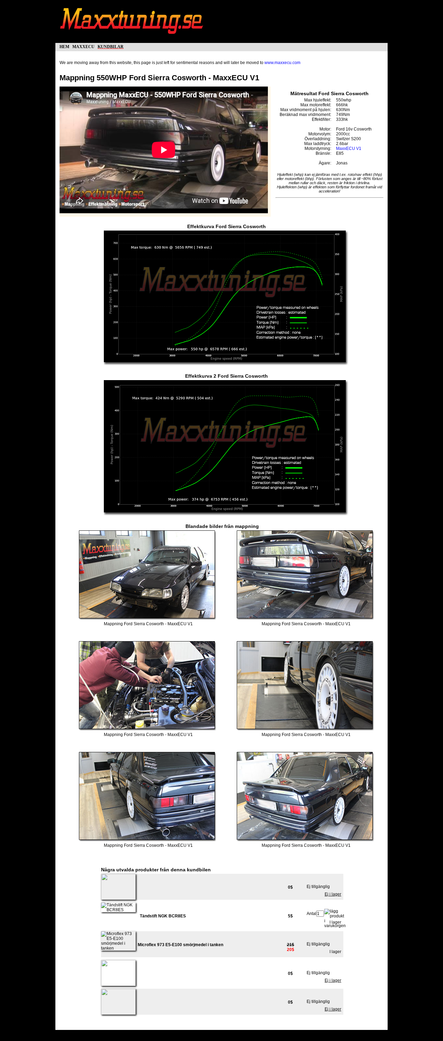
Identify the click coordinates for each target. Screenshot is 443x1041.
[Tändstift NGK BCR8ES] (118, 909)
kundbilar (111, 46)
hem (64, 46)
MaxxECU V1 (348, 148)
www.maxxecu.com (282, 62)
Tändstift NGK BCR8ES (163, 916)
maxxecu (83, 46)
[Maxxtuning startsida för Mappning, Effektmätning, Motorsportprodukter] (132, 37)
